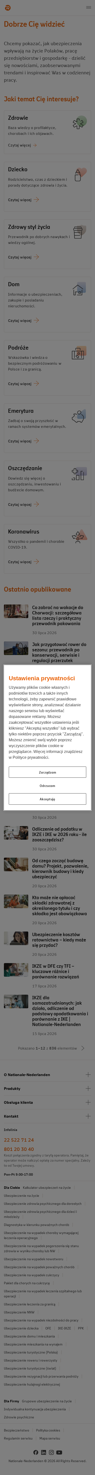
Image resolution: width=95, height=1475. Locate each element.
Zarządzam (47, 772)
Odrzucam (47, 785)
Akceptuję (47, 798)
